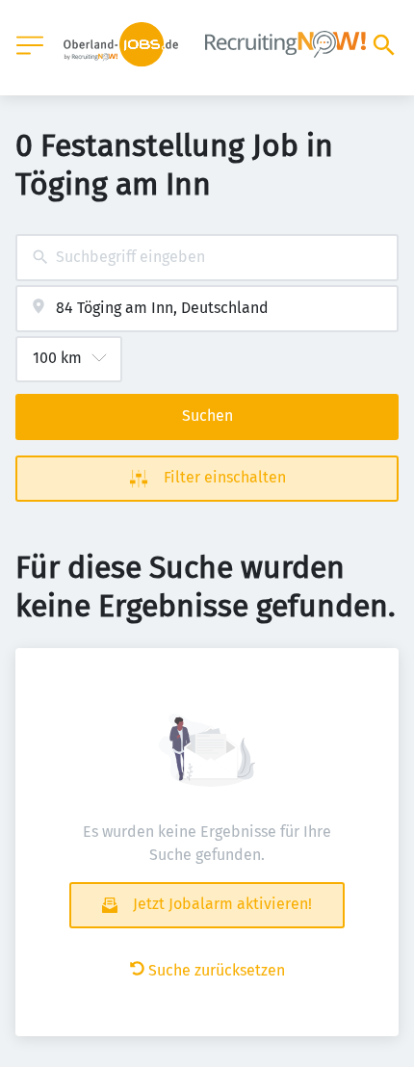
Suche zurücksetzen (216, 970)
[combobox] (207, 257)
